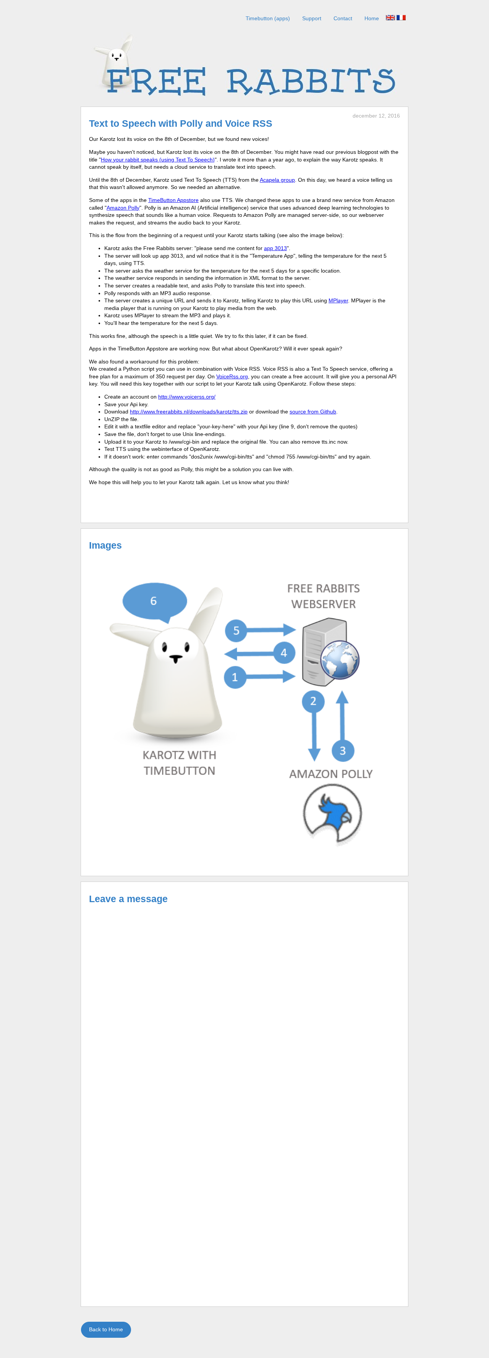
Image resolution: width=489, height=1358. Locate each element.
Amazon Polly (123, 208)
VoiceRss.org (232, 376)
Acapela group (277, 180)
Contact (343, 18)
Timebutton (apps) (268, 18)
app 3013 (275, 248)
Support (311, 18)
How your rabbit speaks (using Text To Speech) (158, 160)
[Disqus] (244, 1006)
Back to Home (106, 1329)
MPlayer (338, 300)
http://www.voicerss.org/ (186, 397)
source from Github (313, 412)
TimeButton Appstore (173, 200)
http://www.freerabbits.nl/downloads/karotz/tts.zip (189, 412)
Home (371, 18)
